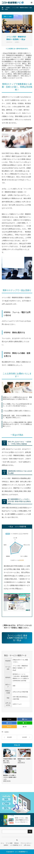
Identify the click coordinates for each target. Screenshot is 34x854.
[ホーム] (2, 7)
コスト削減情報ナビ (21, 851)
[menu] (31, 2)
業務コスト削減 (7, 16)
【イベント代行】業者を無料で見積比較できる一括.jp (17, 637)
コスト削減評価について (16, 845)
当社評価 (21, 560)
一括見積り (16, 42)
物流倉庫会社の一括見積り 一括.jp (24, 760)
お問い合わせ (27, 845)
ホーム (2, 843)
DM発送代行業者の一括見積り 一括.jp (9, 760)
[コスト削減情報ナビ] (13, 2)
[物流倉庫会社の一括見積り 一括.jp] (24, 753)
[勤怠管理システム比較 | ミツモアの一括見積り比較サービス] (9, 769)
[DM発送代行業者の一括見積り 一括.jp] (9, 753)
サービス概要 (9, 843)
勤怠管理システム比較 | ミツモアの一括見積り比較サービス (9, 777)
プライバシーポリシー (26, 843)
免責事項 (6, 845)
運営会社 (16, 843)
